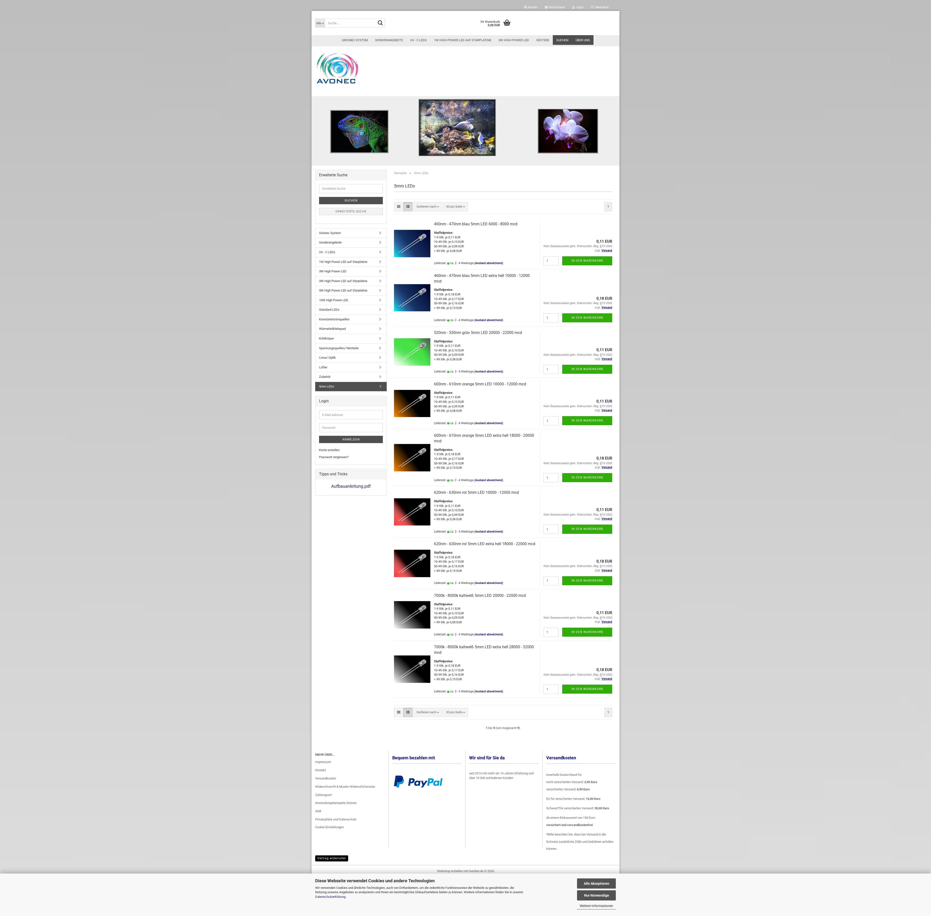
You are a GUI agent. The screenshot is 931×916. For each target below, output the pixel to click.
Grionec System (355, 40)
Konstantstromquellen (334, 319)
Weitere (542, 40)
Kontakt (320, 770)
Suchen (562, 40)
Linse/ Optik (327, 357)
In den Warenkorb (587, 260)
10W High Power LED (333, 300)
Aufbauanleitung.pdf (351, 486)
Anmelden (351, 439)
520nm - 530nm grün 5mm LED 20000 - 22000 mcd (478, 332)
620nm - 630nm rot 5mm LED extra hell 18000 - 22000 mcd (484, 544)
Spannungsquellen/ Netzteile (339, 348)
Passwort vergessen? (334, 457)
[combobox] (427, 206)
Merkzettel (601, 7)
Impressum (323, 762)
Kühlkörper (326, 338)
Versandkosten (325, 778)
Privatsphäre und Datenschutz (335, 819)
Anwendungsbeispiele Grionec (336, 803)
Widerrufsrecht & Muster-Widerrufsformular (345, 786)
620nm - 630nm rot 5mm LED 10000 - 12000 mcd (476, 492)
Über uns (583, 40)
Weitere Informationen (596, 906)
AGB (318, 811)
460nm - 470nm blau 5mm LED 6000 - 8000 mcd (475, 224)
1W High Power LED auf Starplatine (462, 40)
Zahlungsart (323, 795)
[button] (555, 7)
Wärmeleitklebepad (332, 329)
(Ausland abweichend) (488, 263)
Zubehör (324, 377)
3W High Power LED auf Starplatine (343, 281)
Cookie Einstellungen (329, 827)
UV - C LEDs (418, 40)
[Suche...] (380, 23)
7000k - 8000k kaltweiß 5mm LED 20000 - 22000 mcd (480, 595)
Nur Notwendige (596, 895)
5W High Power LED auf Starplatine (343, 290)
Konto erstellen (329, 450)
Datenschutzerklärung (330, 897)
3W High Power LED (513, 40)
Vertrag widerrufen (331, 858)
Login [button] (579, 7)
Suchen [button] (532, 7)
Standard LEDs (329, 309)
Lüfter (323, 367)
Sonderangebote (389, 40)
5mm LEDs (326, 386)
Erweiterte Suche (351, 211)
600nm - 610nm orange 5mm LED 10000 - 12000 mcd (480, 384)
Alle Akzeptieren (596, 883)
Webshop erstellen (450, 871)
